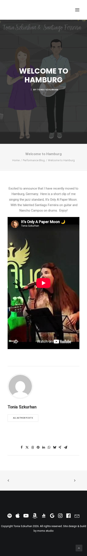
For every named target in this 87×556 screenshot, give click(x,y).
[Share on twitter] (27, 447)
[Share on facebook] (21, 447)
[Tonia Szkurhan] (24, 10)
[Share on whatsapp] (49, 447)
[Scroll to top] (79, 548)
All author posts (23, 418)
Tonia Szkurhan (47, 89)
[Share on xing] (60, 447)
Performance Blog (34, 160)
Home (16, 160)
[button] (77, 10)
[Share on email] (65, 447)
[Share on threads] (32, 447)
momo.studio (45, 530)
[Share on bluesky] (54, 447)
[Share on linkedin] (43, 447)
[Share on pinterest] (38, 447)
